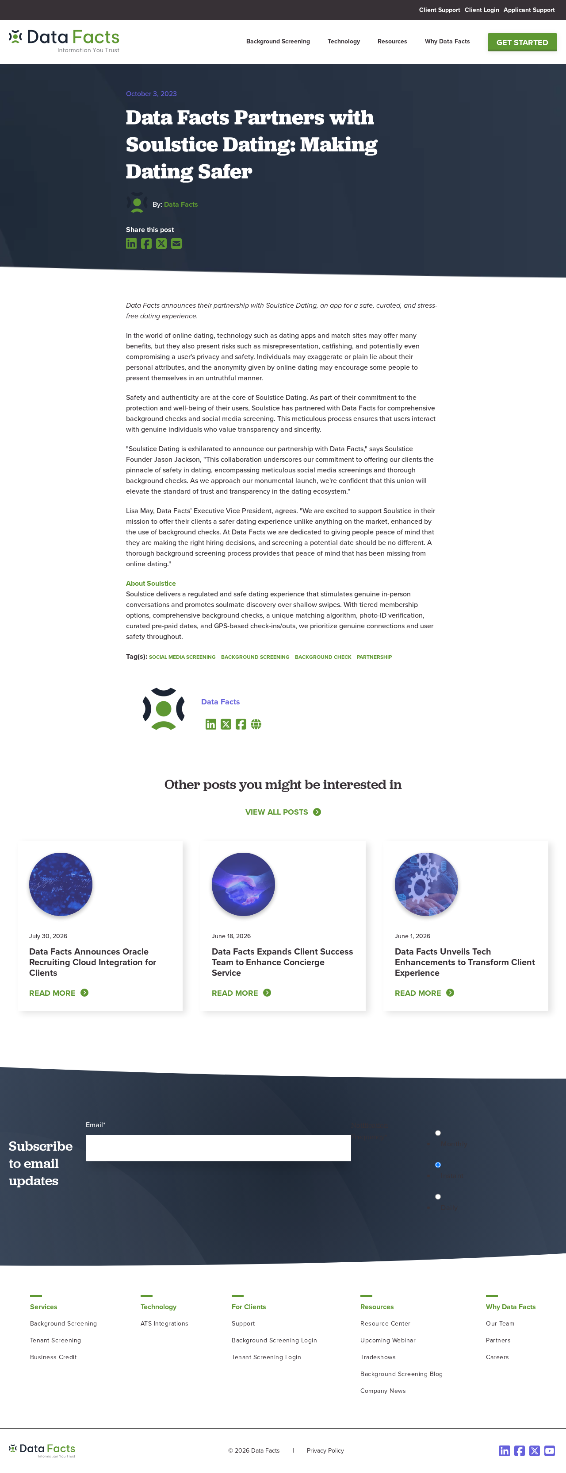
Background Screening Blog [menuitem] (401, 1374)
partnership (374, 657)
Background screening (255, 657)
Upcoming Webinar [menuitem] (388, 1340)
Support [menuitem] (243, 1323)
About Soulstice (151, 583)
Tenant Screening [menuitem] (55, 1340)
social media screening (182, 657)
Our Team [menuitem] (500, 1323)
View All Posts (276, 812)
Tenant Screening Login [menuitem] (266, 1357)
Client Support (439, 10)
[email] (176, 243)
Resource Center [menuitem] (385, 1323)
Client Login (482, 10)
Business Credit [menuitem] (53, 1357)
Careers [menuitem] (497, 1357)
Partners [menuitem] (498, 1340)
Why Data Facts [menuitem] (447, 41)
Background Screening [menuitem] (278, 41)
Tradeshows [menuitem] (378, 1357)
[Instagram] (549, 1451)
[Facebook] (146, 243)
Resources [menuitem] (392, 41)
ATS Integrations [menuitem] (165, 1323)
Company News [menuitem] (383, 1391)
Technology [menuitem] (344, 41)
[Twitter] (161, 243)
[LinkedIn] (131, 243)
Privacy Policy (325, 1450)
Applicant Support (529, 10)
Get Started (522, 42)
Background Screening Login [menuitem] (274, 1340)
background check (323, 657)
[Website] (256, 724)
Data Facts (181, 204)
